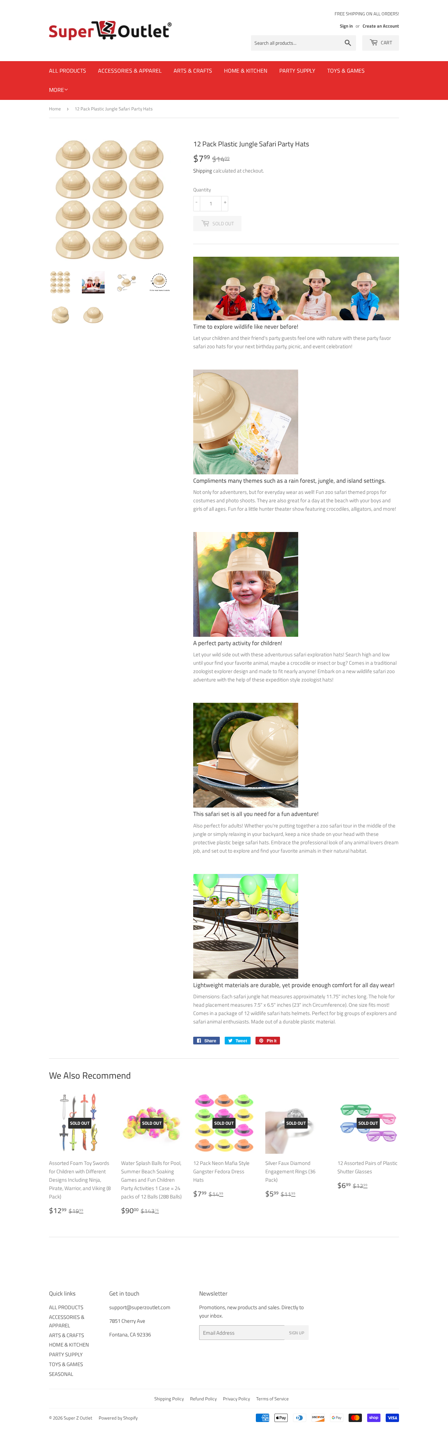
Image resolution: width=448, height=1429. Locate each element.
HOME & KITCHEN (245, 70)
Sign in (346, 26)
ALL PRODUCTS (67, 70)
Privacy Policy (236, 1398)
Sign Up (296, 1332)
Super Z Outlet (78, 1417)
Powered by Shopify (118, 1417)
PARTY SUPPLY (297, 70)
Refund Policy (203, 1398)
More (56, 90)
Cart (386, 42)
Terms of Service (272, 1398)
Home (55, 108)
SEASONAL (61, 1374)
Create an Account (381, 26)
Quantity (202, 189)
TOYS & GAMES (346, 70)
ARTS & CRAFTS (193, 70)
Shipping (202, 171)
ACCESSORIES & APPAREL (130, 70)
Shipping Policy (169, 1398)
